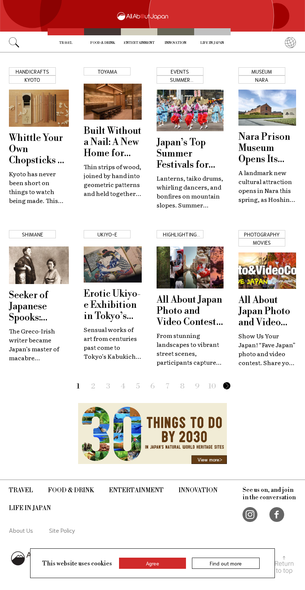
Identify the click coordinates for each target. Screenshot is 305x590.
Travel (66, 43)
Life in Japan (212, 43)
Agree (152, 563)
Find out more (226, 563)
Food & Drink (102, 43)
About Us (21, 530)
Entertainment (139, 43)
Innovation (175, 43)
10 (212, 386)
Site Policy (62, 530)
